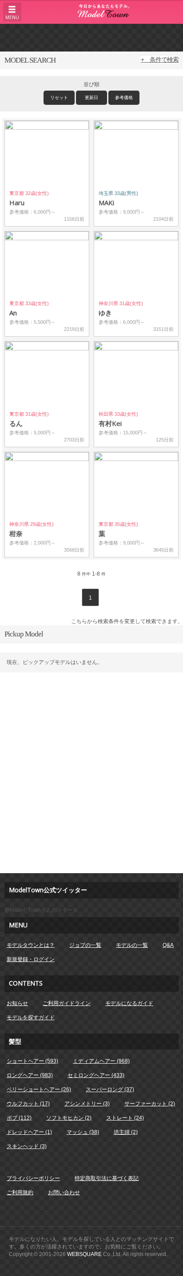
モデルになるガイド (129, 1003)
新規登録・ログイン (31, 959)
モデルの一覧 (132, 945)
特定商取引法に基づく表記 (107, 1178)
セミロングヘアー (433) (96, 1075)
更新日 (91, 97)
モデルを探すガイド (31, 1017)
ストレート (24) (125, 1118)
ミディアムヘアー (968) (101, 1061)
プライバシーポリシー (33, 1178)
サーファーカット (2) (149, 1104)
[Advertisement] (91, 37)
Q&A (168, 945)
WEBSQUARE (84, 1254)
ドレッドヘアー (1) (29, 1132)
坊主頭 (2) (126, 1132)
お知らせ (17, 1003)
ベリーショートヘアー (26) (39, 1089)
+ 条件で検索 (160, 59)
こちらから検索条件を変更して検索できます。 (127, 621)
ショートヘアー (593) (32, 1061)
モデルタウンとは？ (31, 945)
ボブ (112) (19, 1118)
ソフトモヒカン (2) (69, 1118)
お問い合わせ (64, 1192)
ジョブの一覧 (85, 945)
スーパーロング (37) (110, 1089)
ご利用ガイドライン (67, 1003)
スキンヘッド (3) (27, 1146)
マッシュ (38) (83, 1132)
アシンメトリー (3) (87, 1104)
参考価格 (124, 97)
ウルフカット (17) (28, 1104)
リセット (59, 97)
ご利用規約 (20, 1192)
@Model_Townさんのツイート (41, 910)
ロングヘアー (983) (30, 1075)
